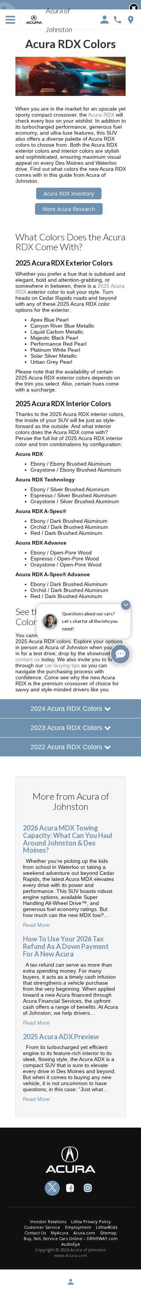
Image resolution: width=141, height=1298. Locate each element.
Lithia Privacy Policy (91, 1221)
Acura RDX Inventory (69, 193)
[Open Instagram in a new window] (87, 1187)
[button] (133, 8)
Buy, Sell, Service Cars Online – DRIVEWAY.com (71, 1238)
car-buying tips (62, 665)
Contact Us (35, 1233)
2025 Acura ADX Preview (61, 1036)
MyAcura (59, 1233)
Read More (36, 925)
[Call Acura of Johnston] (117, 19)
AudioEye (70, 1244)
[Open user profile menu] (70, 1282)
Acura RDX (101, 115)
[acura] (34, 20)
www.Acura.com (70, 1255)
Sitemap (108, 1233)
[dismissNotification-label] (125, 605)
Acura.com (84, 1233)
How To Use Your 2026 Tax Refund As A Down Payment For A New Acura (66, 946)
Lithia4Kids (106, 1227)
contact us (27, 659)
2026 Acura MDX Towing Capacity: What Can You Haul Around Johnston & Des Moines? (67, 839)
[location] (130, 19)
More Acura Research (68, 209)
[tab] (70, 708)
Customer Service (42, 1227)
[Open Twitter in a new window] (52, 1188)
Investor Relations (48, 1221)
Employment (78, 1227)
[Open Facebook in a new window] (69, 1187)
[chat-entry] (120, 654)
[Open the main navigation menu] (10, 19)
